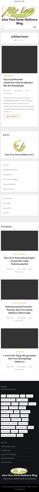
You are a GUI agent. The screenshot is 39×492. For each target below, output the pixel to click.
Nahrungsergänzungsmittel (9, 423)
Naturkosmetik (23, 423)
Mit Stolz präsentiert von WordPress (14, 487)
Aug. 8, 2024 (18, 90)
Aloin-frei (15, 404)
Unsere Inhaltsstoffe (8, 75)
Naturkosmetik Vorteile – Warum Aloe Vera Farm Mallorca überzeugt (19, 310)
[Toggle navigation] (34, 27)
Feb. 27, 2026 (21, 269)
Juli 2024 (6, 213)
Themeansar (21, 489)
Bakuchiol (4, 407)
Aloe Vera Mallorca (22, 400)
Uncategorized (8, 174)
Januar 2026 (7, 203)
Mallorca (25, 419)
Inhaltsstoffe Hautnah (10, 170)
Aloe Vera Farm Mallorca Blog (19, 22)
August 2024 (7, 208)
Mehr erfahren (11, 116)
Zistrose (20, 435)
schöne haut (22, 40)
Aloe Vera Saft (5, 404)
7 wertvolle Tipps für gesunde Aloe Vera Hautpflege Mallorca (19, 359)
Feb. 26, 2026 (21, 318)
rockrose (14, 431)
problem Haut (5, 431)
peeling (31, 427)
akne (3, 396)
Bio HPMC (22, 407)
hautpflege (24, 415)
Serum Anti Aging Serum (8, 435)
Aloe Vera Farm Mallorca (8, 400)
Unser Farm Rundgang (10, 179)
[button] (2, 27)
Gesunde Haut (14, 415)
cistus (16, 411)
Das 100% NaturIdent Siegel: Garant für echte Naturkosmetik (19, 261)
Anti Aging (32, 404)
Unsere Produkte (8, 189)
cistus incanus (25, 411)
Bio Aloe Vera (13, 407)
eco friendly (5, 415)
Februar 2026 (7, 198)
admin (8, 90)
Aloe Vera (6, 165)
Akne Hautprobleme (13, 396)
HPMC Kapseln (16, 419)
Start (15, 40)
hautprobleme (5, 419)
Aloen (22, 396)
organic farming (21, 427)
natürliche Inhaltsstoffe (8, 427)
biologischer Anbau (7, 411)
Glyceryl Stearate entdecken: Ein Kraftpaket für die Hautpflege (18, 82)
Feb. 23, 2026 (21, 367)
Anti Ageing (23, 404)
